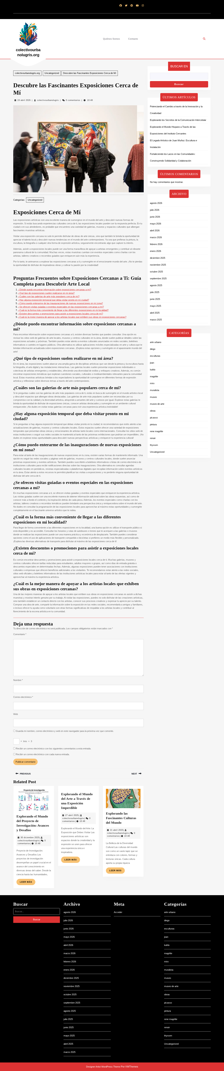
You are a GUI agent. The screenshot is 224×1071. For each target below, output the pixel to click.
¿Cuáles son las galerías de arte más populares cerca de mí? (48, 296)
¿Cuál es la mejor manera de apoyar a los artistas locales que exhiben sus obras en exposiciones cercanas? (72, 317)
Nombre (18, 680)
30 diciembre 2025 (30, 837)
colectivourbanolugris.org (27, 73)
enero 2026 (155, 251)
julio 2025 (154, 292)
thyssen (154, 445)
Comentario (19, 634)
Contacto (133, 38)
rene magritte (156, 431)
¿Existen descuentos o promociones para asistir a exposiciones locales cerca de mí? (60, 313)
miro (152, 383)
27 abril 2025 (71, 815)
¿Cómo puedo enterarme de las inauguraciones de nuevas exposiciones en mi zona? (60, 303)
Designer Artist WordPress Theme (103, 1066)
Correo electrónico (23, 697)
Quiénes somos (111, 38)
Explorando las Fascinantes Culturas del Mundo (121, 818)
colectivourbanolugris (48, 100)
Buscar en (179, 66)
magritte (154, 376)
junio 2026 (155, 216)
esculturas (155, 356)
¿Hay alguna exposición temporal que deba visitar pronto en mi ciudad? (53, 300)
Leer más (27, 883)
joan (152, 362)
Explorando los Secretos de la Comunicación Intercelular (178, 120)
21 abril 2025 (116, 830)
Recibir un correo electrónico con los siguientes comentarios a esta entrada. (53, 748)
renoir (153, 438)
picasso (154, 417)
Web (15, 714)
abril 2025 (155, 312)
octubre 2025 (156, 271)
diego (152, 349)
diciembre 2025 (157, 258)
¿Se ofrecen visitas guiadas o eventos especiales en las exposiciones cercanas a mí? (61, 306)
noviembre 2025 (158, 264)
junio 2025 (155, 299)
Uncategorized (51, 73)
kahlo (152, 369)
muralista (154, 390)
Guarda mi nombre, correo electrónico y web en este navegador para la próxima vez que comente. (65, 731)
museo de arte (157, 404)
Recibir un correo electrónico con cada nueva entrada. (42, 754)
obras (153, 410)
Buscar (179, 84)
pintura (153, 424)
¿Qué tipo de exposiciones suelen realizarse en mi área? (46, 293)
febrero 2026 (156, 244)
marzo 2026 (156, 237)
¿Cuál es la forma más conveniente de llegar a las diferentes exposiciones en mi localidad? (63, 310)
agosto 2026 (156, 203)
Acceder (118, 912)
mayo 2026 (155, 223)
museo (153, 397)
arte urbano (155, 342)
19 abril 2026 (24, 100)
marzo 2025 (156, 319)
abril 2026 (155, 230)
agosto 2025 (156, 285)
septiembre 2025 (158, 278)
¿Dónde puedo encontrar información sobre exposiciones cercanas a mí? (54, 289)
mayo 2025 (155, 306)
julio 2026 (154, 210)
